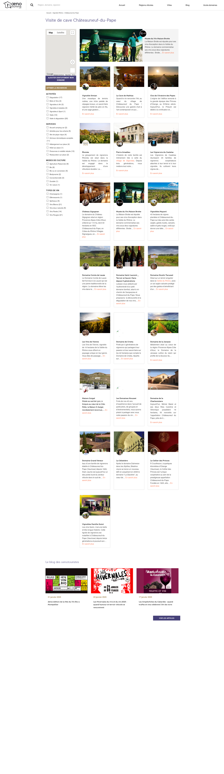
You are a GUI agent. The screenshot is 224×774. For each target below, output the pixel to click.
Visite (53, 115)
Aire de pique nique (58, 134)
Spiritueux (55, 200)
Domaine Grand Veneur (92, 461)
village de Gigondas (125, 160)
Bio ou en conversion (59, 170)
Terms (73, 75)
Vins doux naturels (58, 207)
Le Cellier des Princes (159, 461)
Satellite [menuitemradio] (60, 32)
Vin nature (55, 184)
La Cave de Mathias (124, 95)
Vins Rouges (56, 214)
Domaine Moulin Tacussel (161, 275)
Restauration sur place (59, 154)
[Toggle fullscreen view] (72, 32)
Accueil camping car (58, 127)
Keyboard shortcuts (59, 75)
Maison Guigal (88, 398)
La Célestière (122, 461)
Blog (187, 5)
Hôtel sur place (56, 147)
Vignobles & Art (57, 104)
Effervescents (56, 197)
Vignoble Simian (89, 95)
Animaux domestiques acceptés (60, 139)
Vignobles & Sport (57, 111)
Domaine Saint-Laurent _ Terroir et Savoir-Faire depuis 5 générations (127, 278)
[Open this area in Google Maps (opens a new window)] (50, 74)
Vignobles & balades (58, 108)
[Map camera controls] (72, 62)
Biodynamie (55, 174)
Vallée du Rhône (164, 280)
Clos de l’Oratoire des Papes (162, 95)
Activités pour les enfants (60, 131)
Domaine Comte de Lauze (93, 275)
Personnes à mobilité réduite (62, 151)
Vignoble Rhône (58, 13)
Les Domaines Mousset (126, 398)
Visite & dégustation (59, 118)
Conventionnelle (57, 177)
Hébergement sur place (60, 144)
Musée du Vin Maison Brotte (157, 38)
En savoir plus (168, 52)
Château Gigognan (90, 211)
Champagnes (56, 193)
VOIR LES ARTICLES (166, 618)
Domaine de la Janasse (160, 342)
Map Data (68, 75)
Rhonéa (85, 152)
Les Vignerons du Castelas (161, 152)
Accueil (122, 5)
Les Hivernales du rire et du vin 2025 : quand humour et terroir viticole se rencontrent (110, 604)
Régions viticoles (146, 5)
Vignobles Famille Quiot (93, 524)
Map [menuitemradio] (51, 32)
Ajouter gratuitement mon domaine (61, 78)
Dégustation (56, 97)
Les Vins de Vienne (90, 342)
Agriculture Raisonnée (59, 163)
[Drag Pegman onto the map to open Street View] (72, 70)
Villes (169, 5)
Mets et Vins (55, 101)
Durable (54, 181)
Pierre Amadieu (123, 152)
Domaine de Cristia (124, 342)
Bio (52, 167)
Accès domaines (210, 5)
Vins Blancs (56, 204)
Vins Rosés (56, 211)
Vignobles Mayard (158, 211)
